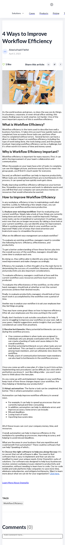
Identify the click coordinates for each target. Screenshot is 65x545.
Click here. (55, 473)
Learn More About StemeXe (15, 482)
